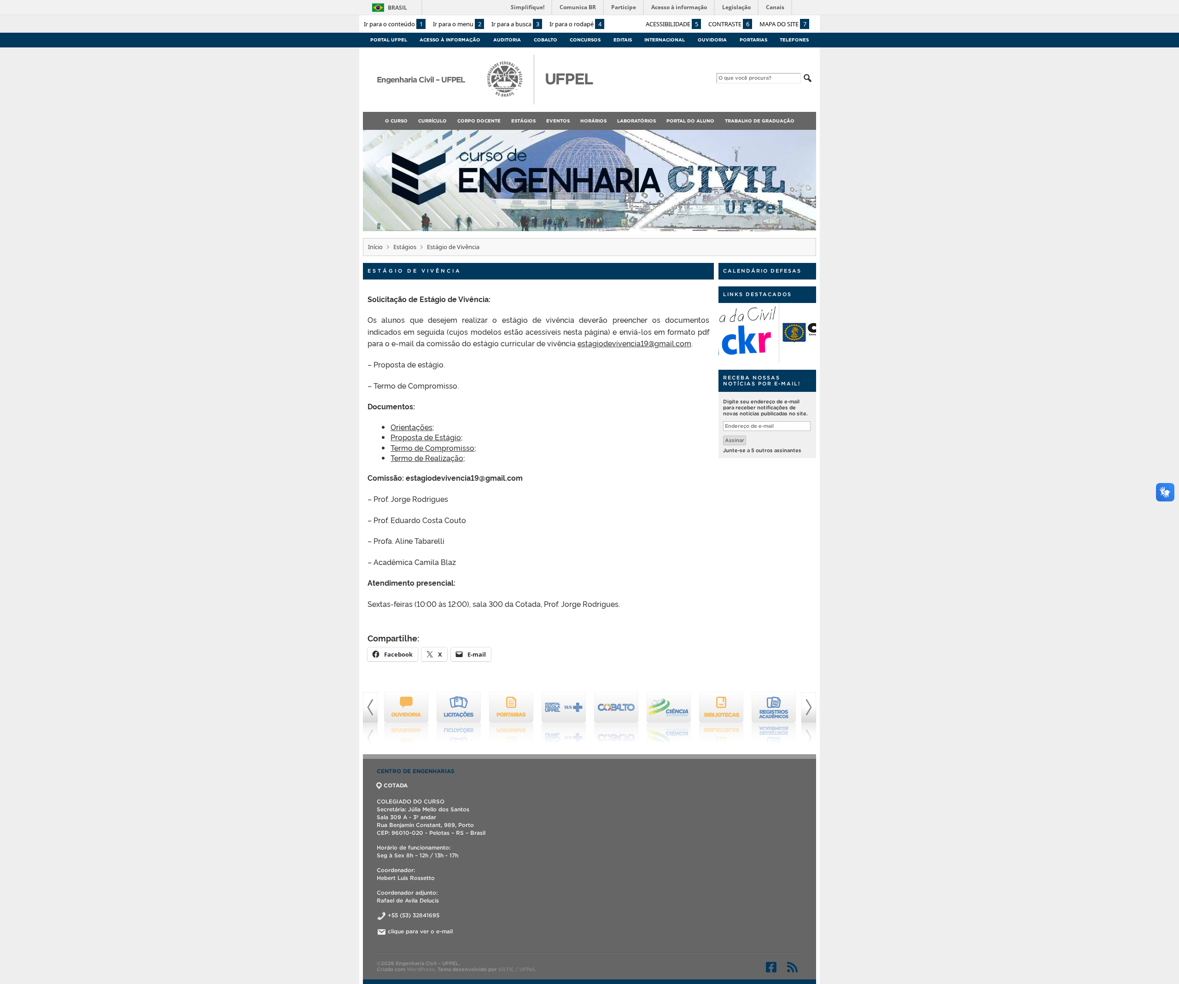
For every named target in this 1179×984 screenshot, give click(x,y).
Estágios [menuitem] (523, 120)
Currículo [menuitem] (432, 120)
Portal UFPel (388, 39)
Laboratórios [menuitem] (636, 120)
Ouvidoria (712, 39)
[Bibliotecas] (669, 718)
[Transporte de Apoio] (774, 718)
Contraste (728, 24)
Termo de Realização (427, 458)
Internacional (664, 39)
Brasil (397, 8)
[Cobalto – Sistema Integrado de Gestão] (564, 718)
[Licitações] (406, 718)
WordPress (421, 969)
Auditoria (507, 39)
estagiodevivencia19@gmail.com (634, 343)
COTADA (396, 785)
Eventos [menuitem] (558, 120)
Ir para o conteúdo (393, 24)
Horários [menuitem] (593, 120)
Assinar (734, 440)
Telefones (794, 39)
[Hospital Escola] (511, 718)
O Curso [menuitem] (396, 120)
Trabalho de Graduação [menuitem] (759, 120)
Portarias (753, 39)
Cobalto (545, 39)
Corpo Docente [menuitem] (479, 120)
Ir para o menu (457, 24)
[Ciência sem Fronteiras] (616, 718)
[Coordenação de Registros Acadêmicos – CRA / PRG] (721, 718)
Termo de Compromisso (432, 448)
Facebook (771, 967)
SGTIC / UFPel (516, 969)
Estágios (404, 247)
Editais (622, 39)
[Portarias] (459, 718)
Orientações (411, 427)
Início (375, 247)
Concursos (585, 39)
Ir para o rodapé (575, 24)
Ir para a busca (515, 24)
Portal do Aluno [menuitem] (690, 120)
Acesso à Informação (450, 39)
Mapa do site (782, 24)
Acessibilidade (672, 24)
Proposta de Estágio (426, 437)
